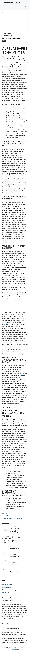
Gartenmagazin (7, 584)
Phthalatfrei (6, 324)
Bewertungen (6, 587)
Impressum (5, 592)
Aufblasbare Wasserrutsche (12, 516)
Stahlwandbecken (15, 556)
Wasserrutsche (14, 548)
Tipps (3, 40)
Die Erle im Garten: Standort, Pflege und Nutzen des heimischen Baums (16, 531)
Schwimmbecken (15, 572)
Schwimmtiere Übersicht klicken (16, 185)
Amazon (22, 375)
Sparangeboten (7, 189)
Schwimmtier (14, 564)
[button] (21, 6)
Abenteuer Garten (11, 3)
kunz (3, 38)
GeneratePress (15, 649)
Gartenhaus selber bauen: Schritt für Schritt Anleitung (17, 540)
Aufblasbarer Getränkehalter (13, 518)
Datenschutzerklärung (9, 590)
